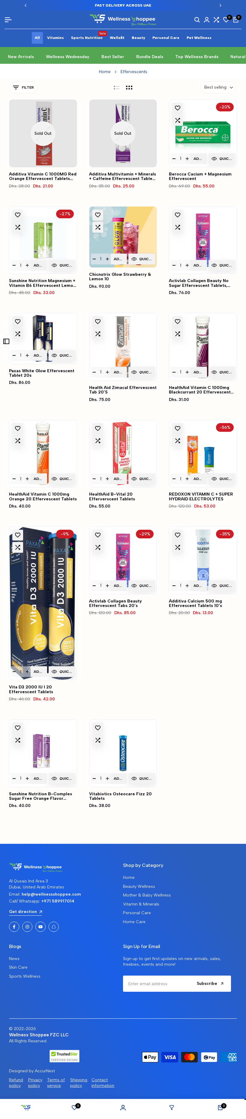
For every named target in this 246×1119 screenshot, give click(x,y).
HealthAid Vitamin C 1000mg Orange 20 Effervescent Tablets (43, 496)
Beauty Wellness (139, 886)
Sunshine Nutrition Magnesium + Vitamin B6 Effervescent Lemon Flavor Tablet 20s (42, 283)
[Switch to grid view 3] (129, 87)
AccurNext (45, 1070)
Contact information (103, 1082)
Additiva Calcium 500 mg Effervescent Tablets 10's (195, 603)
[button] (177, 108)
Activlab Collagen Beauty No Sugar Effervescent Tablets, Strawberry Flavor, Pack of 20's (202, 283)
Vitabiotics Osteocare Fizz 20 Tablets (120, 796)
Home (105, 71)
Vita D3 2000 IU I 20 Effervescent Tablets (31, 689)
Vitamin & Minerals (141, 904)
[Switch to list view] (116, 87)
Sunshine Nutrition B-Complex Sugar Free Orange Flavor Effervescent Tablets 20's (40, 796)
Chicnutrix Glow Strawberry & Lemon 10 (120, 276)
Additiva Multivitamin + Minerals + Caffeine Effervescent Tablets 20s (122, 176)
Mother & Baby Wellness (147, 895)
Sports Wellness (24, 976)
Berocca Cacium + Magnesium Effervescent (200, 176)
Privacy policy (35, 1082)
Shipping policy (78, 1082)
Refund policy (16, 1082)
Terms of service (56, 1082)
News (14, 958)
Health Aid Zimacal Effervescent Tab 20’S (123, 390)
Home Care (134, 921)
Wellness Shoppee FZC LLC (39, 1035)
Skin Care (18, 967)
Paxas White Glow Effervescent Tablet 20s (41, 373)
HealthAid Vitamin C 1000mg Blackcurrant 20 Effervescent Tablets (200, 390)
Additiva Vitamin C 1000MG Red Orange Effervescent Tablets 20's (42, 176)
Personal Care (137, 912)
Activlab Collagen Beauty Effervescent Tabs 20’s (115, 603)
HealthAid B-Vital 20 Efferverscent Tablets (112, 496)
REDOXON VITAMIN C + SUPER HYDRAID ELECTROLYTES (201, 496)
